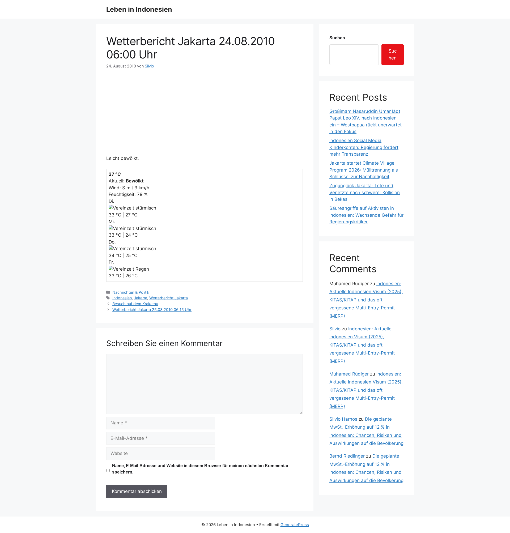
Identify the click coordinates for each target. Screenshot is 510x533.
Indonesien (122, 298)
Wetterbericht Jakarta (168, 298)
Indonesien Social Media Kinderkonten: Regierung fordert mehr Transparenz (363, 147)
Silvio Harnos (343, 419)
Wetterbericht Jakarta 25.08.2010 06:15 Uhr (152, 309)
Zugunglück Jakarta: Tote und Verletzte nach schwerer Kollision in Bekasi (364, 192)
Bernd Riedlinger (347, 456)
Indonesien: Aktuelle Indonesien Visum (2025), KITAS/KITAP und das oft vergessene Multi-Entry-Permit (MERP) (366, 300)
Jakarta (140, 298)
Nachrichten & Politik (130, 292)
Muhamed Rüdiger (349, 374)
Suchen (337, 38)
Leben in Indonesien (139, 9)
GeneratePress (294, 524)
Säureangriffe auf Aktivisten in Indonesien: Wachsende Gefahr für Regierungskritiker (366, 215)
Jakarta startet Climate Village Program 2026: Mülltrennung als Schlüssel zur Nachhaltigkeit (363, 169)
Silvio (335, 328)
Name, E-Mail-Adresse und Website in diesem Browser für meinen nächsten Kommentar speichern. (200, 468)
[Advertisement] (204, 109)
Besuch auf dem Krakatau (135, 303)
